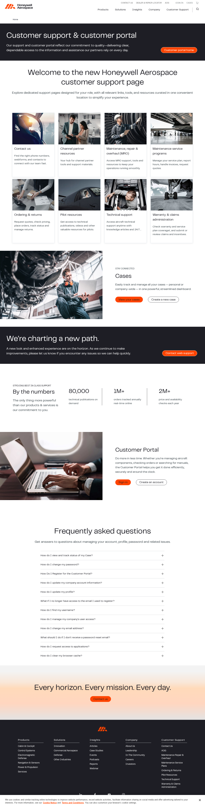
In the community (135, 755)
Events (93, 755)
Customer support (178, 10)
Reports (94, 764)
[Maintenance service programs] (172, 145)
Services (22, 772)
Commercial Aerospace (66, 751)
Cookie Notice (50, 803)
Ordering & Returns (171, 771)
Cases (189, 3)
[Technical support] (126, 211)
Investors (130, 764)
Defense (58, 755)
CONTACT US (127, 3)
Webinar (94, 769)
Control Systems (26, 751)
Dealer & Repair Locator (149, 3)
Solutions (120, 10)
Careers (130, 760)
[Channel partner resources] (79, 145)
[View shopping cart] (197, 3)
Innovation (59, 746)
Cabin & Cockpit (26, 746)
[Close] (199, 800)
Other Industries (62, 760)
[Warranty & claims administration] (172, 211)
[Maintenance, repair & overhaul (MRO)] (126, 145)
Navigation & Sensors (29, 763)
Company (154, 10)
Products (103, 10)
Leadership (131, 751)
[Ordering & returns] (33, 211)
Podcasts (94, 760)
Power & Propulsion (28, 767)
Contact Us (167, 746)
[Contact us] (33, 145)
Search (196, 10)
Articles (93, 746)
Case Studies (96, 751)
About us (130, 746)
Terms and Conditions (73, 803)
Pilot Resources (169, 775)
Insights (137, 10)
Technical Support (170, 780)
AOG (167, 3)
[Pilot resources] (79, 211)
